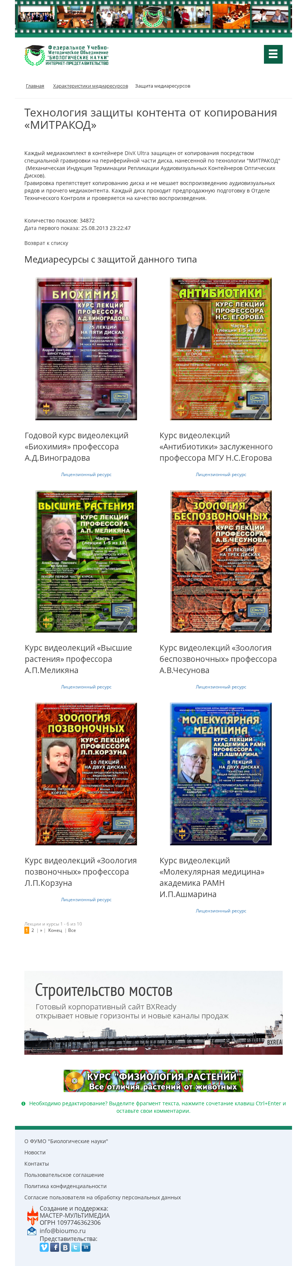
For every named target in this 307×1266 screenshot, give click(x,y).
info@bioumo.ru (63, 1231)
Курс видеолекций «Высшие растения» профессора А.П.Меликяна (78, 658)
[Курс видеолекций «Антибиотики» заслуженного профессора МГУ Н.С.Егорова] (220, 349)
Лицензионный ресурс (86, 474)
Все (72, 930)
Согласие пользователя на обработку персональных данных (102, 1197)
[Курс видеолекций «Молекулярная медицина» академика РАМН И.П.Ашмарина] (220, 774)
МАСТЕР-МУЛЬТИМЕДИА (75, 1215)
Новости (35, 1152)
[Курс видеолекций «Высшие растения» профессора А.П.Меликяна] (86, 561)
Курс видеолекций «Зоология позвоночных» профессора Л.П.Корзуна (81, 871)
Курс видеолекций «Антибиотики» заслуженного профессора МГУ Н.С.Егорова (216, 446)
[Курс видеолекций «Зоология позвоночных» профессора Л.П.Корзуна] (86, 774)
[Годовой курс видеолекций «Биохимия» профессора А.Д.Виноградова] (86, 349)
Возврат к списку (46, 242)
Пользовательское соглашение (64, 1174)
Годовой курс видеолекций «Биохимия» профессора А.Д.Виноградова (76, 446)
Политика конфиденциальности (65, 1186)
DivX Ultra (137, 153)
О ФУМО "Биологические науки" (66, 1141)
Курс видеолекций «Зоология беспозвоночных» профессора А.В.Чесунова (218, 658)
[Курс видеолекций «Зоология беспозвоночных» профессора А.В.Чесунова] (220, 561)
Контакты (36, 1163)
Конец (55, 930)
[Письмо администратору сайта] (31, 1230)
